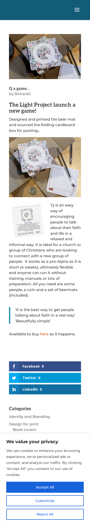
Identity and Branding (29, 416)
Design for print (23, 424)
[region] (45, 479)
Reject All (45, 514)
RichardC (22, 94)
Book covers (24, 429)
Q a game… (19, 88)
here (44, 334)
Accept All (45, 487)
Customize (45, 500)
